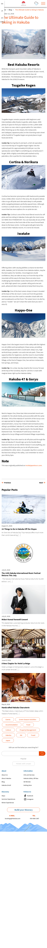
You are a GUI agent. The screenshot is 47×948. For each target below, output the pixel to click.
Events (8, 719)
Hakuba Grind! (6, 785)
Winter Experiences (8, 803)
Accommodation (12, 725)
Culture (8, 730)
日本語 (2, 10)
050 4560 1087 (34, 818)
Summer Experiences (8, 799)
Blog (10, 10)
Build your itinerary (24, 809)
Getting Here (28, 785)
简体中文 (2, 17)
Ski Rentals (27, 782)
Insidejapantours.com (34, 465)
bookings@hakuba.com (12, 818)
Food (28, 725)
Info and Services (29, 775)
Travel (33, 735)
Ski (21, 735)
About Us (5, 775)
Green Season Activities (27, 719)
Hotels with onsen (23, 764)
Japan (8, 740)
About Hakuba (6, 778)
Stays (3, 796)
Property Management (28, 730)
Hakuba (8, 735)
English (2, 3)
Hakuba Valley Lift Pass (31, 778)
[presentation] (6, 100)
